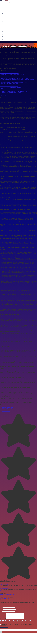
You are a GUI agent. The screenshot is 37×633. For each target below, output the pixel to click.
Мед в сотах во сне (4, 588)
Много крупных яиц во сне (5, 584)
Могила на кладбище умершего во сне (10, 409)
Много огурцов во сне (4, 598)
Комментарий (3, 618)
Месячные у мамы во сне (7, 408)
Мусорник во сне (3, 601)
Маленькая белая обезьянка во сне (7, 594)
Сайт (1, 611)
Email (1, 609)
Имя (1, 607)
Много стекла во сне (6, 411)
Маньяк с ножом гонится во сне (8, 407)
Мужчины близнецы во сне (5, 590)
